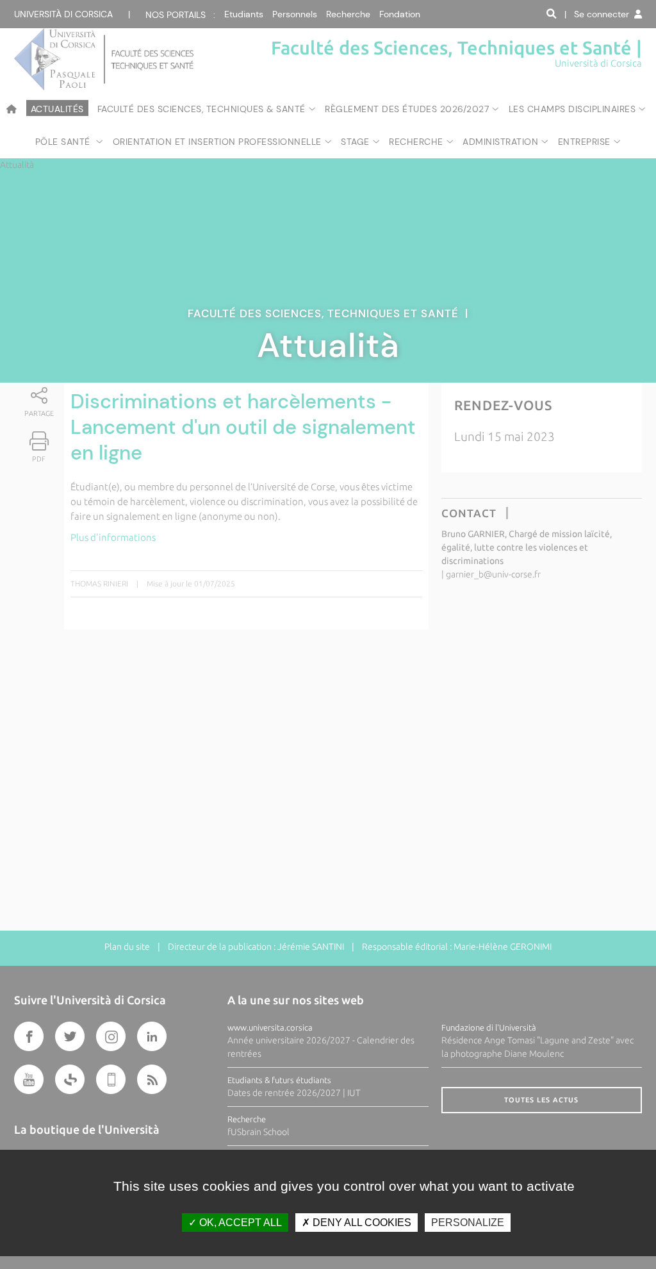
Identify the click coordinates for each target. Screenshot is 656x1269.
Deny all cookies (360, 1222)
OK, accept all (239, 1222)
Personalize (467, 1222)
